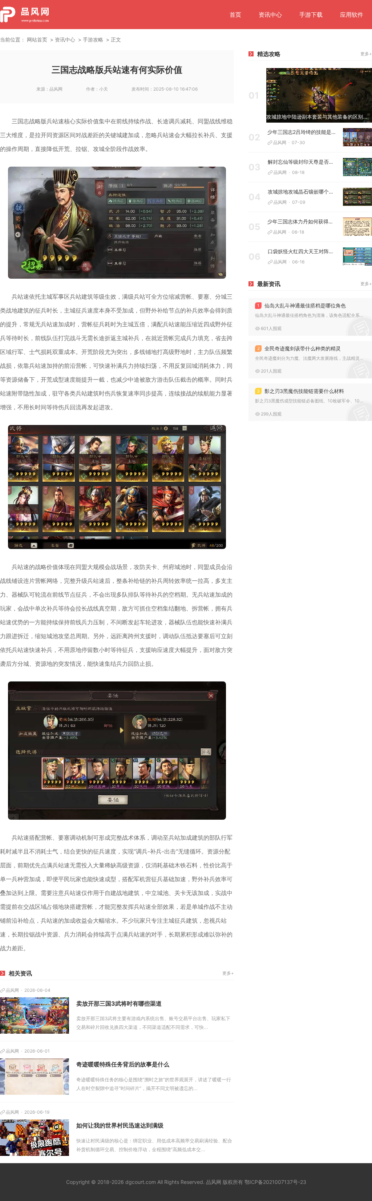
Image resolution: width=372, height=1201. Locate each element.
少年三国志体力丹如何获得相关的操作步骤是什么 (302, 221)
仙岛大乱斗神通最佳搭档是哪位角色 (301, 305)
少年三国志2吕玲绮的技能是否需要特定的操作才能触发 (302, 132)
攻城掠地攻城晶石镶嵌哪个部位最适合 (302, 191)
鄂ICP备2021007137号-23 (275, 1182)
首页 (235, 14)
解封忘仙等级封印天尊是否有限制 (302, 162)
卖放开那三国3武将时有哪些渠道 (119, 1003)
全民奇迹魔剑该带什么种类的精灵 (299, 348)
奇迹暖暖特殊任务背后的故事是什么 (122, 1064)
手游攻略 (93, 39)
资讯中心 (270, 14)
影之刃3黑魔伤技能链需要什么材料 (300, 391)
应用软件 (351, 14)
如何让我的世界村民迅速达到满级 (119, 1125)
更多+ (228, 973)
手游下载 (311, 14)
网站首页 (37, 39)
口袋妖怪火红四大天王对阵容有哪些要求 (302, 251)
